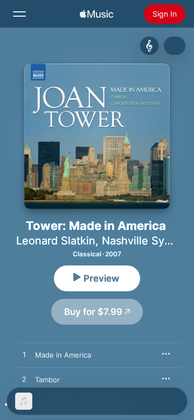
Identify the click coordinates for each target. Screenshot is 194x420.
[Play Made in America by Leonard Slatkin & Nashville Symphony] (24, 355)
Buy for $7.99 (93, 311)
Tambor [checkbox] (47, 379)
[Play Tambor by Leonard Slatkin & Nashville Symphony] (24, 379)
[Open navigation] (19, 14)
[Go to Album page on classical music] (149, 45)
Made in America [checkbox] (63, 355)
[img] (96, 14)
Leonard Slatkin (55, 240)
